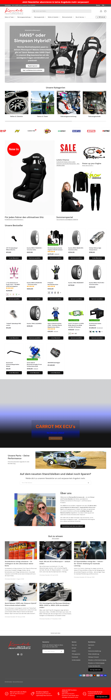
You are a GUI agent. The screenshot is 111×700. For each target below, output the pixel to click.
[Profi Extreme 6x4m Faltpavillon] (97, 313)
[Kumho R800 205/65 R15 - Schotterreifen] (35, 272)
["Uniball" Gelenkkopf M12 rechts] (14, 313)
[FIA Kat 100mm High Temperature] (97, 238)
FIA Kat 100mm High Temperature (95, 249)
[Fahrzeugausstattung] (68, 102)
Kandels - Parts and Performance (15, 681)
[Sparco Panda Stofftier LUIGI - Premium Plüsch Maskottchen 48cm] (55, 313)
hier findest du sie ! (18, 5)
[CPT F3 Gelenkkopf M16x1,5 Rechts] (14, 238)
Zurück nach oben (55, 633)
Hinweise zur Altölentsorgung (96, 663)
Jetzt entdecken (20, 70)
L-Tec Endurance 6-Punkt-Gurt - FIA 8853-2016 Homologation (13, 284)
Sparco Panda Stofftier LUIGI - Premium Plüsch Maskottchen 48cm (55, 325)
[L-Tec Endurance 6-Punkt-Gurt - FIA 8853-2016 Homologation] (14, 272)
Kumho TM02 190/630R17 (76, 282)
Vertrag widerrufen (95, 670)
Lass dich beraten (35, 70)
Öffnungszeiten (76, 654)
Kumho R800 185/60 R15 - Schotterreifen (76, 249)
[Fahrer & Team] (42, 102)
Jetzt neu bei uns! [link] (55, 438)
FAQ (103, 5)
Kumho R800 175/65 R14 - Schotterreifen (34, 249)
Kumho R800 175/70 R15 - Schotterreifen (97, 283)
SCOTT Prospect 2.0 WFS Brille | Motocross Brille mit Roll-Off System (76, 325)
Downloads (75, 657)
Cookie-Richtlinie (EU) (94, 666)
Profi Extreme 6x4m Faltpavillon (95, 324)
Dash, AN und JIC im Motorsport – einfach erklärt (54, 563)
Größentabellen (76, 660)
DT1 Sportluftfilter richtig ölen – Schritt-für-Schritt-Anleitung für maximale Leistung (88, 564)
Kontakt (74, 648)
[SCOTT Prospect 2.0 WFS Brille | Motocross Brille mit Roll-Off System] (76, 313)
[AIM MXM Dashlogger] (55, 352)
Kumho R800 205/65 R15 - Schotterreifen (34, 283)
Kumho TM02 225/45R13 (34, 323)
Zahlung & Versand (93, 657)
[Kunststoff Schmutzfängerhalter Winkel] (14, 352)
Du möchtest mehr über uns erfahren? (72, 526)
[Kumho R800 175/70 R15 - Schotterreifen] (97, 272)
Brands (98, 5)
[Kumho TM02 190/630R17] (76, 272)
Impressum (91, 645)
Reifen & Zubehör (53, 17)
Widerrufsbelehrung (93, 654)
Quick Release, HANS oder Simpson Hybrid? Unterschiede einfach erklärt (21, 604)
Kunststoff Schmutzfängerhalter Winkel (12, 364)
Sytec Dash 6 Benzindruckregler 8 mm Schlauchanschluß (34, 364)
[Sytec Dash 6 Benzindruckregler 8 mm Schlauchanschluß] (35, 352)
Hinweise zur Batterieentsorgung (97, 660)
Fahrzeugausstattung (23, 17)
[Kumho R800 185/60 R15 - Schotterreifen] (76, 238)
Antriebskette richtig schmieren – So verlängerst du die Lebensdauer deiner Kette (19, 564)
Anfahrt (74, 651)
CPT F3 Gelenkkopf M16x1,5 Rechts (12, 249)
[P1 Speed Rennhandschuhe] (55, 272)
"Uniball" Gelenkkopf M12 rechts (13, 324)
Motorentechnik (67, 17)
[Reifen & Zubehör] (16, 102)
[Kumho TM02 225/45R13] (35, 313)
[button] (105, 11)
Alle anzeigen (55, 538)
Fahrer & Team (9, 17)
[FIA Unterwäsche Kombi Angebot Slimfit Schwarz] (55, 238)
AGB (89, 648)
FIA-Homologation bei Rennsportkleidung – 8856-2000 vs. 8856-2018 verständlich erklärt (55, 605)
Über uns (74, 645)
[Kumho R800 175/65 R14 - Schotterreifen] (35, 238)
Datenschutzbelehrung (94, 651)
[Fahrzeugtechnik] (94, 102)
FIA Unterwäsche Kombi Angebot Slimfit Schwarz (55, 249)
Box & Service (80, 17)
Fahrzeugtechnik (39, 17)
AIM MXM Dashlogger (54, 362)
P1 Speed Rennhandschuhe (53, 283)
